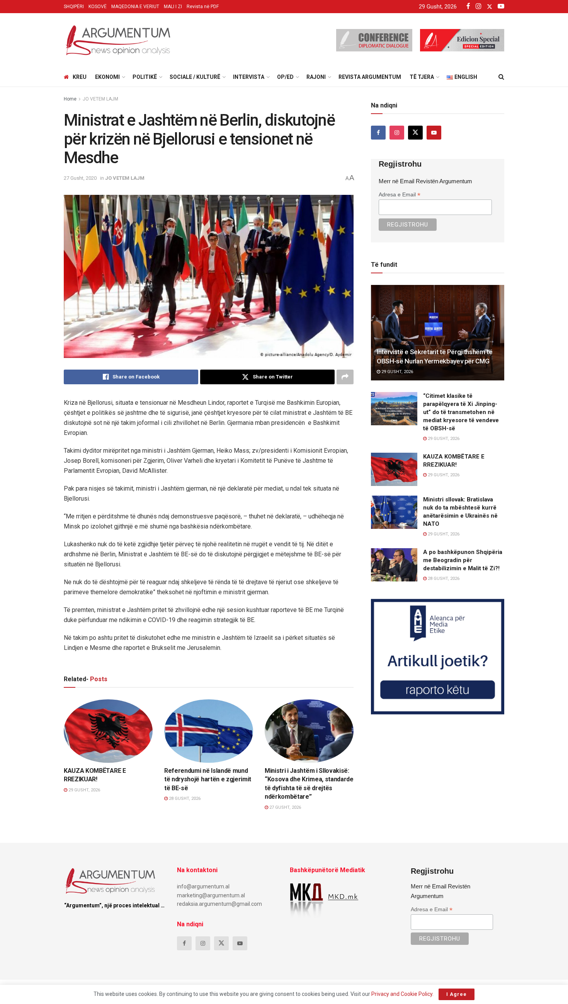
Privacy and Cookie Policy (401, 994)
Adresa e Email (399, 194)
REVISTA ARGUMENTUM (369, 77)
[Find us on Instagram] (396, 133)
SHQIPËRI (74, 6)
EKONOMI (107, 77)
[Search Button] (501, 77)
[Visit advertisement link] (437, 656)
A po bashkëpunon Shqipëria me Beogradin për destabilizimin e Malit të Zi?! (462, 560)
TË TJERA (422, 77)
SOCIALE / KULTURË (195, 77)
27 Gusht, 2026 (284, 807)
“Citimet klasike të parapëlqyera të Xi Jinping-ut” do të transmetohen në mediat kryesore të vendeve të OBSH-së (461, 412)
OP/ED (285, 77)
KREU (80, 77)
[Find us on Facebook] (378, 133)
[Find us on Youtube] (434, 133)
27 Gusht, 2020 (80, 178)
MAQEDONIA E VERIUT (135, 6)
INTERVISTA (248, 77)
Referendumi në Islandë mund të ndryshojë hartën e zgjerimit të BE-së (207, 779)
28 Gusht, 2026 (184, 798)
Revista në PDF (203, 6)
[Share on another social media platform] (345, 377)
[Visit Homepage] (118, 40)
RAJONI (316, 77)
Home (70, 99)
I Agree (456, 994)
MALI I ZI (173, 6)
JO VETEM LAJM (100, 99)
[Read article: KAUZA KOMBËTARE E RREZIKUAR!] (108, 731)
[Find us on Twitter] (415, 133)
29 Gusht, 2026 (83, 790)
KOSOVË (97, 6)
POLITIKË (145, 77)
